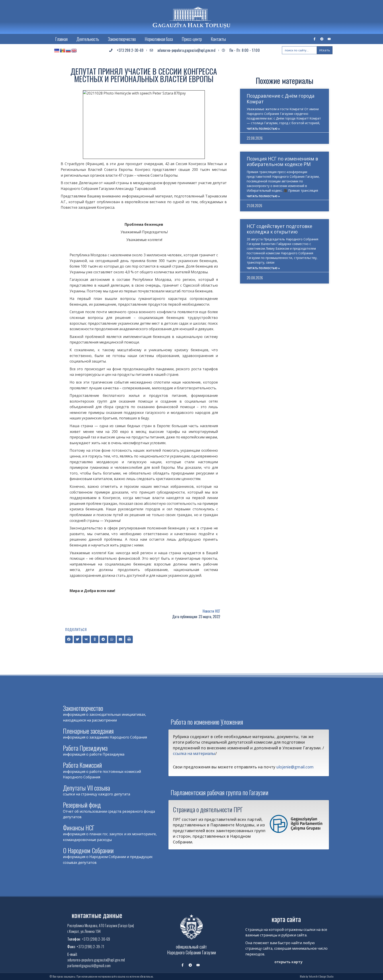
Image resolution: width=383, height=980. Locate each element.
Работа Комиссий (82, 765)
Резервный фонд (82, 804)
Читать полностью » (263, 129)
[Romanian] (63, 50)
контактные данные (97, 915)
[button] (69, 639)
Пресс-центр (192, 39)
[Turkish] (57, 50)
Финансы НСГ (78, 827)
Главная (61, 39)
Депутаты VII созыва (86, 787)
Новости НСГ (211, 611)
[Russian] (68, 50)
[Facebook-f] (314, 39)
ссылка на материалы (194, 753)
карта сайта (286, 919)
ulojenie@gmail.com (295, 767)
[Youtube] (329, 39)
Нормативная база (159, 39)
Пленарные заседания (88, 730)
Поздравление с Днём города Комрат (281, 98)
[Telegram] (322, 39)
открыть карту (288, 961)
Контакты (218, 39)
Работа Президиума (85, 747)
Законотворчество (122, 39)
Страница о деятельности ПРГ (208, 809)
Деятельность (87, 39)
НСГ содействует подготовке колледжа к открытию (279, 229)
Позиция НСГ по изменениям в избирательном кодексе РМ (282, 161)
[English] (74, 50)
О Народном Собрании (88, 850)
